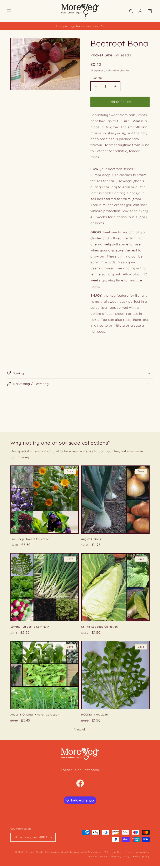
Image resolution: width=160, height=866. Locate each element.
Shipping (96, 70)
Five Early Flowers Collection (30, 539)
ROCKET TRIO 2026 (94, 714)
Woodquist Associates (87, 852)
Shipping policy (120, 856)
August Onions (91, 539)
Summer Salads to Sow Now (29, 626)
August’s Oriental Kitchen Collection (34, 714)
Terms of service (97, 856)
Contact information (137, 852)
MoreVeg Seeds (34, 852)
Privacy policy (112, 852)
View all (80, 729)
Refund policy (141, 856)
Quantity (96, 78)
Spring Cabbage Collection (99, 626)
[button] (8, 11)
